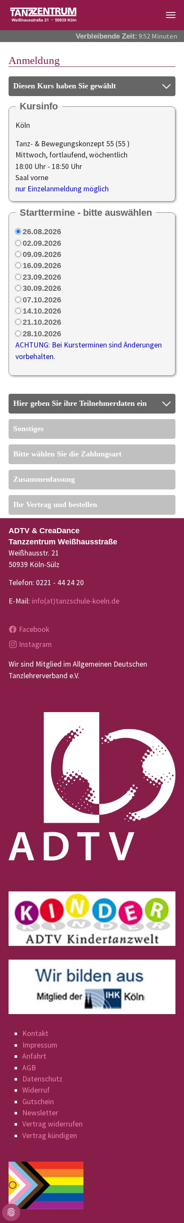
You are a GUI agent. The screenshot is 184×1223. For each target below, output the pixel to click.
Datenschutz (42, 1079)
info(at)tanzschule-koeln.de (75, 601)
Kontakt (35, 1033)
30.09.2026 (42, 288)
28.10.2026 (42, 333)
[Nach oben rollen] (164, 1203)
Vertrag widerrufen (52, 1124)
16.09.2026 (42, 265)
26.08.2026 (42, 231)
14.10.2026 (42, 311)
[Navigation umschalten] (170, 15)
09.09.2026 (42, 254)
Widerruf (36, 1090)
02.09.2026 (42, 243)
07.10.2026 (42, 300)
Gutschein (38, 1101)
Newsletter (40, 1112)
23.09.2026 (42, 277)
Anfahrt (34, 1056)
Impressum (39, 1045)
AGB (29, 1067)
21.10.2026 (42, 322)
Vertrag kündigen (49, 1135)
